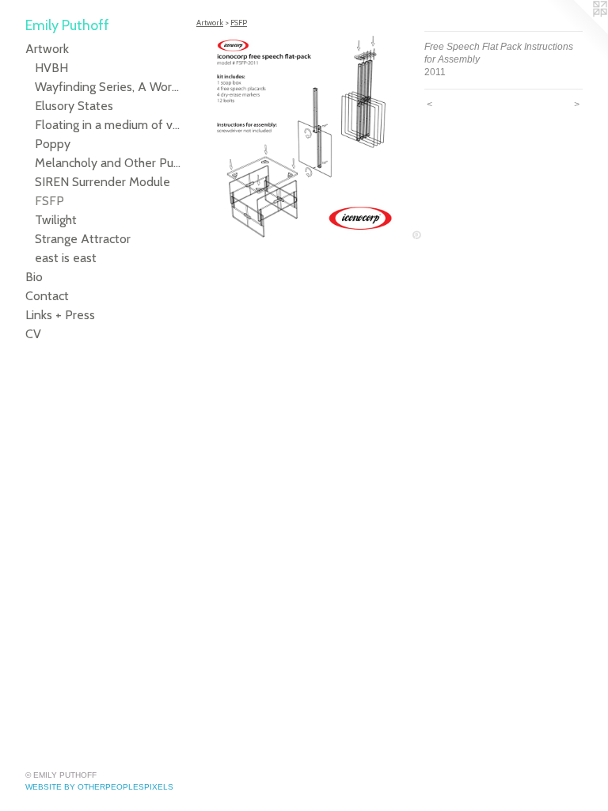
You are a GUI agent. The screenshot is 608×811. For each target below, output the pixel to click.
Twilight (56, 219)
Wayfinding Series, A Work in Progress (109, 86)
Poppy (52, 143)
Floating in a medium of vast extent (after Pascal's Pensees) (109, 124)
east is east (66, 257)
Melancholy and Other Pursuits (109, 162)
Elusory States (74, 105)
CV (33, 333)
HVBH (51, 67)
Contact (47, 295)
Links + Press (60, 314)
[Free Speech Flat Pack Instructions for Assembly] (302, 137)
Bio (34, 276)
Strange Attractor (83, 238)
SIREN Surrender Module (102, 181)
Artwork (47, 48)
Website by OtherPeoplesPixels (99, 786)
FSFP (49, 200)
